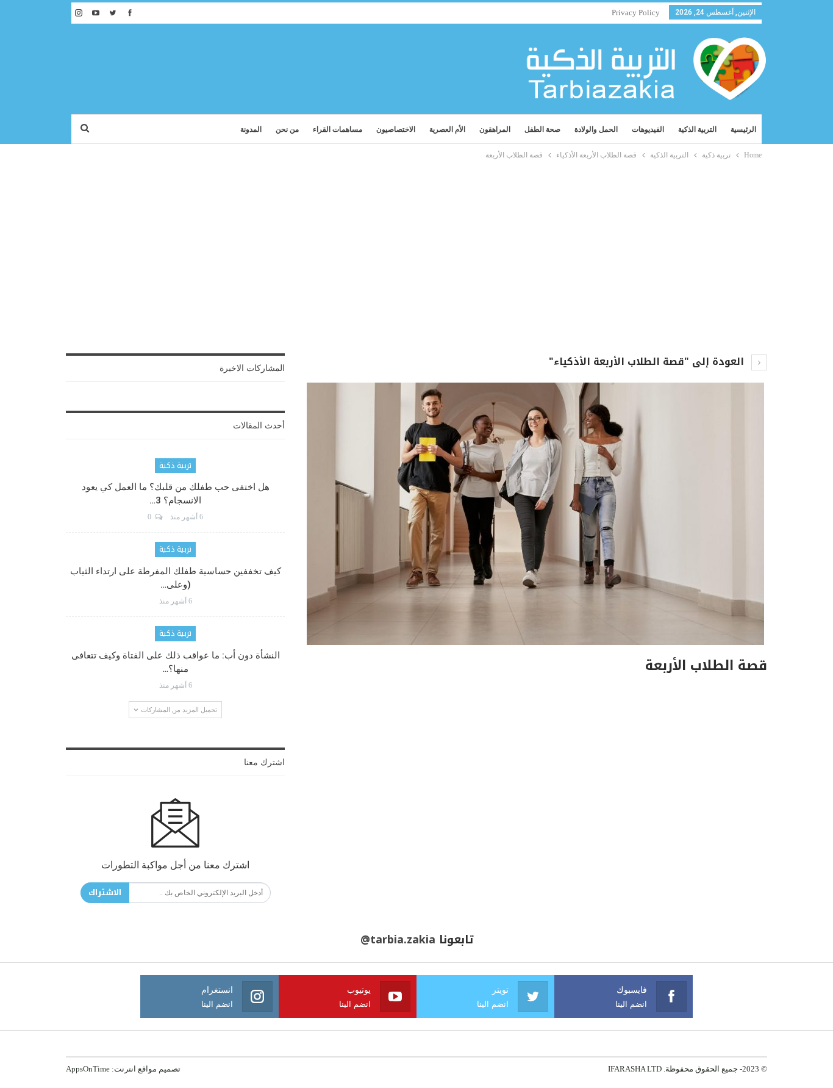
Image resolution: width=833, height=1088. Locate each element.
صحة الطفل (542, 129)
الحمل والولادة (596, 129)
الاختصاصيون (395, 129)
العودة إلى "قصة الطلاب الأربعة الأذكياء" (648, 361)
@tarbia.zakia (397, 939)
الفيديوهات (648, 129)
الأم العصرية (447, 129)
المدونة (251, 129)
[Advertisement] (416, 253)
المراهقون (494, 129)
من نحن (287, 129)
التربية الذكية (697, 129)
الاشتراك (104, 892)
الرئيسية (743, 129)
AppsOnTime (88, 1068)
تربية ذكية (175, 465)
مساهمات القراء (337, 129)
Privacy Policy (636, 12)
